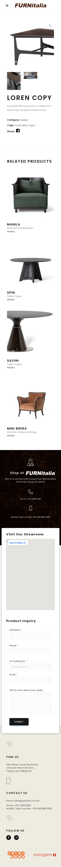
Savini (13, 360)
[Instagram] (16, 837)
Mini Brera (17, 428)
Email (13, 674)
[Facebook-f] (8, 837)
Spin (11, 292)
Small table (21, 125)
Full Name (15, 630)
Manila (13, 224)
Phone (13, 645)
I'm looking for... (18, 661)
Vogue (31, 125)
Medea (24, 120)
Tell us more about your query (26, 690)
